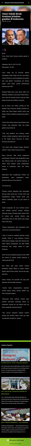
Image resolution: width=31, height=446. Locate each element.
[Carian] (29, 3)
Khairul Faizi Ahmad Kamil (14, 3)
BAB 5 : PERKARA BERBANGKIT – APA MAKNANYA (14, 422)
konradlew (19, 443)
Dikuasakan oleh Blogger (16, 440)
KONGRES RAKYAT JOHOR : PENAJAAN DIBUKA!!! (14, 362)
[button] (3, 25)
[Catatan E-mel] (3, 321)
